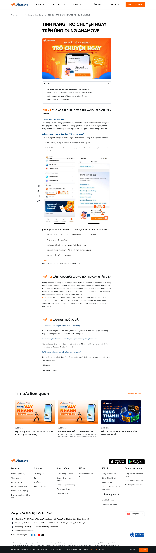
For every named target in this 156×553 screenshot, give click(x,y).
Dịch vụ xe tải (16, 482)
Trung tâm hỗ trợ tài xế (134, 481)
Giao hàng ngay (135, 4)
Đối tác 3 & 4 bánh (109, 504)
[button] (38, 201)
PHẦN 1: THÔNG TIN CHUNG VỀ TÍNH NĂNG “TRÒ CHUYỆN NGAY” (69, 93)
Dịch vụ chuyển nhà (19, 487)
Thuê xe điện (16, 478)
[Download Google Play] (136, 461)
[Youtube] (39, 535)
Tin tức (36, 478)
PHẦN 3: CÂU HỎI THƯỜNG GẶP (58, 99)
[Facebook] (35, 535)
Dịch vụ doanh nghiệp (19, 491)
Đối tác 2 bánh (108, 500)
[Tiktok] (42, 535)
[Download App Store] (117, 461)
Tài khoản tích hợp (64, 493)
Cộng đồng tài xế (109, 478)
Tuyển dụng (95, 4)
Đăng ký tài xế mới (109, 474)
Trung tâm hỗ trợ (63, 489)
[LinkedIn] (31, 535)
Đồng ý (143, 549)
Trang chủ (14, 15)
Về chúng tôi (39, 474)
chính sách (93, 549)
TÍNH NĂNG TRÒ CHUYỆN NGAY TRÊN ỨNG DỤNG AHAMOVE (67, 89)
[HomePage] (19, 4)
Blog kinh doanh (40, 487)
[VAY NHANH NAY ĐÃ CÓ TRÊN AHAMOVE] (78, 412)
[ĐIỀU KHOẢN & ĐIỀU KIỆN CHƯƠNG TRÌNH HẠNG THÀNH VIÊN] (121, 412)
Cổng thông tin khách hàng (33, 15)
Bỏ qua (132, 549)
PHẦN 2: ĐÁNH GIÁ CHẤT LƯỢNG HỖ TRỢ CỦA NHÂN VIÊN (67, 96)
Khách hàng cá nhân (65, 474)
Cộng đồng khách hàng (66, 485)
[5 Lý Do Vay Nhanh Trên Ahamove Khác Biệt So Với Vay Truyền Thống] (35, 412)
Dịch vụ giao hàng (18, 474)
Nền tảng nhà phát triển (134, 485)
